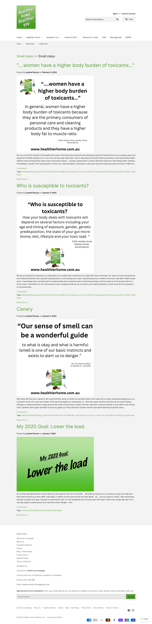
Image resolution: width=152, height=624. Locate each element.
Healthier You (52, 37)
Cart (130, 19)
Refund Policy (22, 558)
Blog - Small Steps (24, 551)
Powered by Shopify (54, 617)
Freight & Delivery (24, 545)
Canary (25, 309)
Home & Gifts (71, 37)
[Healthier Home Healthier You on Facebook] (129, 611)
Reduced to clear (90, 37)
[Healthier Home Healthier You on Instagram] (133, 611)
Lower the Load (93, 171)
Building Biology (28, 171)
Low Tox (82, 171)
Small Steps (130, 415)
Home (19, 37)
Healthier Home (33, 37)
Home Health (59, 171)
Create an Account (128, 14)
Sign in (115, 14)
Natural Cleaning (107, 171)
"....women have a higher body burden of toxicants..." (75, 65)
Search (20, 548)
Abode (24, 415)
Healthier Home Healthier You (34, 617)
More (128, 37)
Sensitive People (122, 171)
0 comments (22, 168)
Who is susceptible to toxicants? (53, 186)
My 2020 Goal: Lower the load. (51, 426)
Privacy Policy (22, 555)
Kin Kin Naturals (67, 415)
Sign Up (131, 597)
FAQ (104, 37)
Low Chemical (72, 171)
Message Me (115, 37)
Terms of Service (24, 561)
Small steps (30, 44)
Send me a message (25, 538)
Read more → (22, 179)
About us (20, 542)
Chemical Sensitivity (44, 171)
